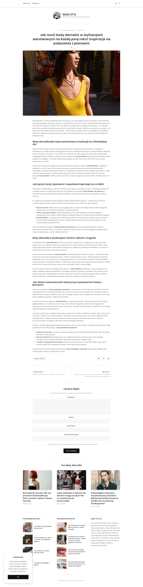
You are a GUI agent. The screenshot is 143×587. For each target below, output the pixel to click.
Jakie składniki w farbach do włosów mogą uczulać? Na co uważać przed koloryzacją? (71, 497)
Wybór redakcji (40, 358)
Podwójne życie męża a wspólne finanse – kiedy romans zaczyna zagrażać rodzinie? (77, 539)
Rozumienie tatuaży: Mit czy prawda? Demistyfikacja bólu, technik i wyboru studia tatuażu (37, 497)
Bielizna (81, 30)
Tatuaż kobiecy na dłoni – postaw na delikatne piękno (43, 540)
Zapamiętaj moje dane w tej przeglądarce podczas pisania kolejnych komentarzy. (73, 444)
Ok (18, 577)
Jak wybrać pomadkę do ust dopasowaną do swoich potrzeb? (76, 552)
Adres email (71, 426)
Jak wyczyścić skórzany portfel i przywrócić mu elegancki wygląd (76, 564)
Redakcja (35, 3)
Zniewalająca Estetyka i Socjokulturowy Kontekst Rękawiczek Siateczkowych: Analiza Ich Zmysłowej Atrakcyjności (105, 498)
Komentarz (71, 397)
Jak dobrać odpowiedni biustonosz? (42, 527)
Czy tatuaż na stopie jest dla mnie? (41, 552)
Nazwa (71, 417)
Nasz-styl (26, 3)
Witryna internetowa (72, 434)
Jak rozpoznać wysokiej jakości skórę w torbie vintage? (76, 527)
